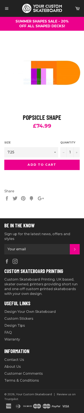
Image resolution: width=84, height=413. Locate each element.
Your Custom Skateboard (34, 394)
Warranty (12, 339)
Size (7, 142)
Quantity (67, 142)
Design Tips (14, 325)
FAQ (8, 332)
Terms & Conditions (21, 380)
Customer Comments (23, 373)
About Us (12, 367)
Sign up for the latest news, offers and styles (37, 236)
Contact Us (14, 360)
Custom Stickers (18, 319)
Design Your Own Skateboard (30, 312)
